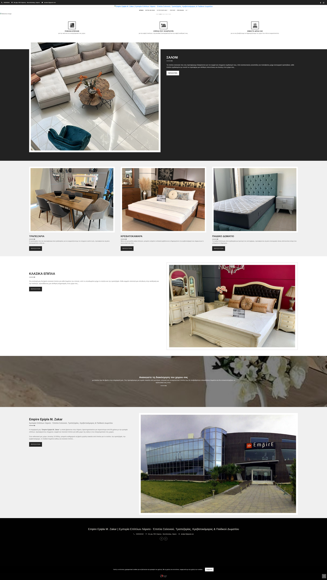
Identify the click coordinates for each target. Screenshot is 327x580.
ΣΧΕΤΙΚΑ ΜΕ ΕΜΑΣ (150, 10)
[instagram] (323, 2)
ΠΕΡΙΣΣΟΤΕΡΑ (35, 248)
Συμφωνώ (209, 569)
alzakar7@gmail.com (50, 2)
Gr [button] (186, 10)
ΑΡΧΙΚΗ (141, 10)
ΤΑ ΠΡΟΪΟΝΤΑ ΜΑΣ (162, 10)
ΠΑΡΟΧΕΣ (172, 10)
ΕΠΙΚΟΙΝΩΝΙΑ (180, 10)
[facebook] (320, 2)
